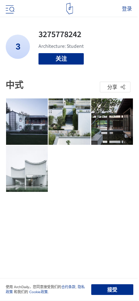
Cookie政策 (38, 292)
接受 (112, 289)
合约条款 (68, 287)
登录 (127, 8)
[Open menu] (9, 9)
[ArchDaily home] (69, 8)
